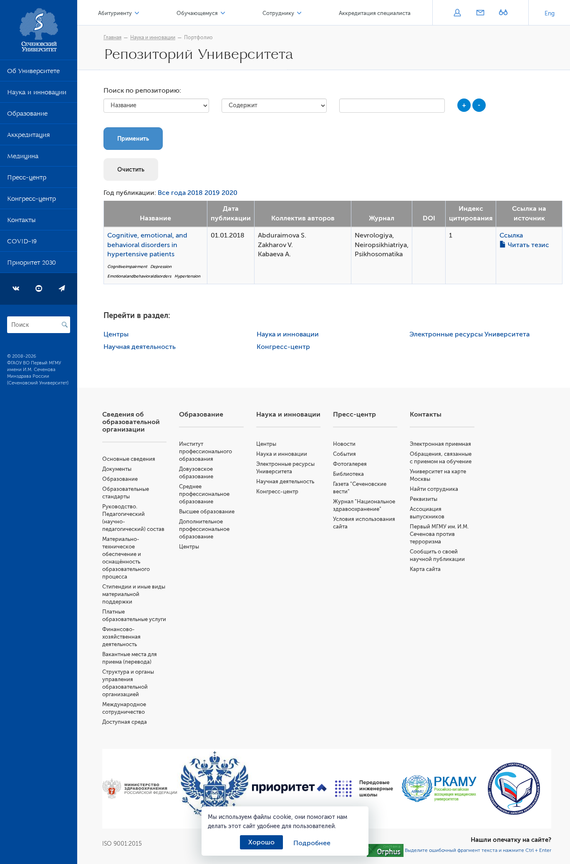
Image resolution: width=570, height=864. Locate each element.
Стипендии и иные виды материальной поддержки (133, 594)
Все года (172, 193)
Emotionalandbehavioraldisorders (139, 276)
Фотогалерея (350, 464)
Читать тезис (527, 245)
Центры (116, 334)
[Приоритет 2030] (289, 789)
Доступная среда (124, 722)
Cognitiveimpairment (127, 266)
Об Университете (33, 72)
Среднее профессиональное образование (204, 494)
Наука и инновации (36, 94)
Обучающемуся (197, 13)
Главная (112, 37)
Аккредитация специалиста (375, 13)
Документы (116, 469)
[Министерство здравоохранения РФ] (139, 788)
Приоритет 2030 (31, 264)
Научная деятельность (139, 347)
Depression (161, 266)
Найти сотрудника (434, 489)
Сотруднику (278, 13)
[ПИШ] (364, 788)
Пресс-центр (26, 179)
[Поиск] (64, 324)
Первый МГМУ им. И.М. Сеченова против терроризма (439, 534)
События (344, 454)
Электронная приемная (440, 444)
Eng (550, 13)
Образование (27, 115)
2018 (195, 193)
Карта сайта (425, 569)
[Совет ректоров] (514, 789)
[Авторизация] (457, 13)
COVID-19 (22, 243)
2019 (212, 193)
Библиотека (348, 474)
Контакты (21, 221)
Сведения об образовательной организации (131, 422)
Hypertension (187, 276)
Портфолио (198, 37)
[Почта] (480, 13)
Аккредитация (28, 136)
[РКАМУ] (438, 788)
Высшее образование (207, 511)
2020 (229, 193)
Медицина (22, 158)
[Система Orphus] (385, 850)
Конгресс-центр (31, 200)
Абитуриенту (115, 13)
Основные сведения (128, 459)
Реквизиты (423, 499)
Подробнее (311, 843)
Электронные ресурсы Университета (469, 334)
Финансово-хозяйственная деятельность (121, 636)
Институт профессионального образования (205, 451)
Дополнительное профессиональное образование (204, 529)
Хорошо (261, 842)
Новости (344, 444)
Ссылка (511, 235)
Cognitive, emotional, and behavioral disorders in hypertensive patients (147, 245)
